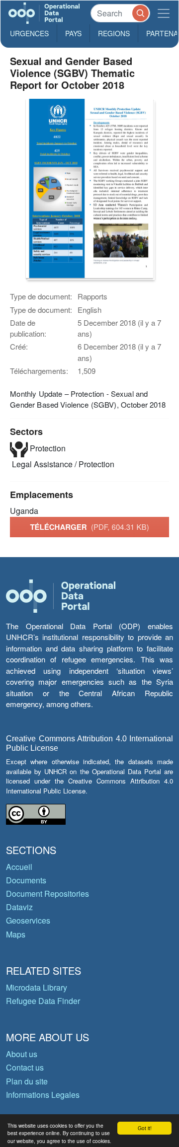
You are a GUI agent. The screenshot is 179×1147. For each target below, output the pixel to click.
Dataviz (19, 907)
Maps (15, 934)
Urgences (29, 33)
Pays (73, 33)
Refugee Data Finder (43, 1000)
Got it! (145, 1128)
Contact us (25, 1067)
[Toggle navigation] (163, 13)
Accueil (19, 866)
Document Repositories (47, 893)
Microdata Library (36, 987)
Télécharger (89, 526)
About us (21, 1054)
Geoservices (28, 920)
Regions (114, 33)
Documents (26, 880)
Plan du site (27, 1081)
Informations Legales (43, 1094)
